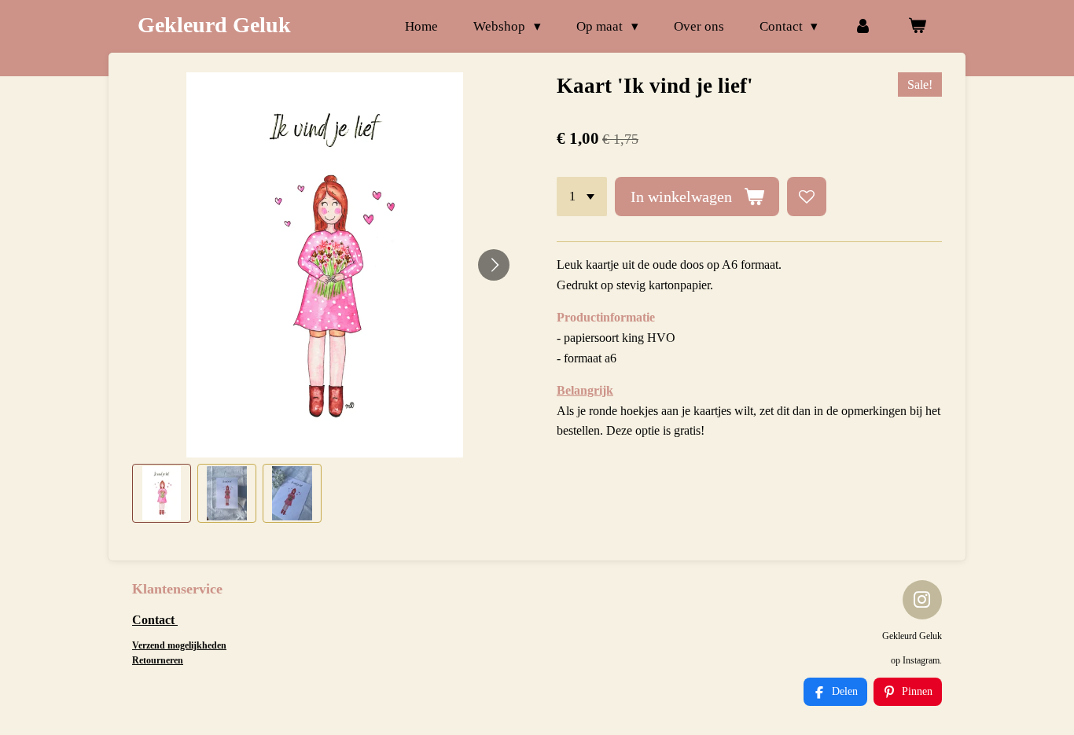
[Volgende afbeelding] (493, 265)
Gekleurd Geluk (214, 25)
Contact (155, 620)
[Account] (862, 26)
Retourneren (157, 660)
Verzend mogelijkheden (179, 645)
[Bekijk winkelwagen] (917, 26)
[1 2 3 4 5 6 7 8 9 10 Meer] (582, 196)
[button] (161, 493)
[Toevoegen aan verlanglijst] (806, 196)
